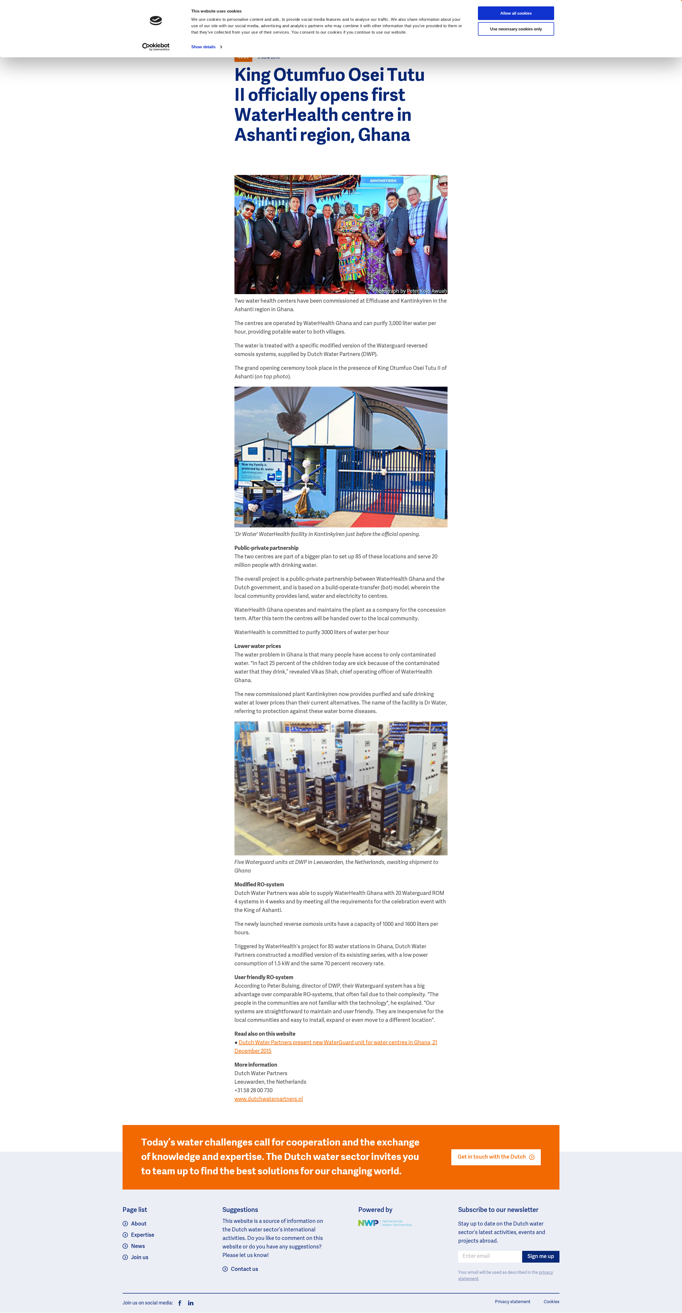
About (139, 1224)
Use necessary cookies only (516, 29)
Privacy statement (512, 1302)
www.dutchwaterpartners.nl (268, 1099)
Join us (139, 1257)
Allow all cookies (516, 13)
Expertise (142, 1235)
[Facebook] (179, 1303)
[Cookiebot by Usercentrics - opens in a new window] (156, 47)
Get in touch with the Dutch (492, 1157)
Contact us (244, 1269)
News (138, 1246)
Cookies (551, 1302)
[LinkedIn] (189, 1303)
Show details (203, 47)
